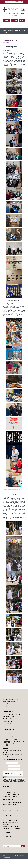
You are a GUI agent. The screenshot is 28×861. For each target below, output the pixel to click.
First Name (5, 766)
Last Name (5, 769)
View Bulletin (6, 20)
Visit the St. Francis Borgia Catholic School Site (14, 1)
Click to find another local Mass (11, 810)
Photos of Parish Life (10, 30)
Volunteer (22, 20)
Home (4, 30)
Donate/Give (14, 20)
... (0, 860)
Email (4, 763)
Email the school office (8, 725)
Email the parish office (8, 707)
